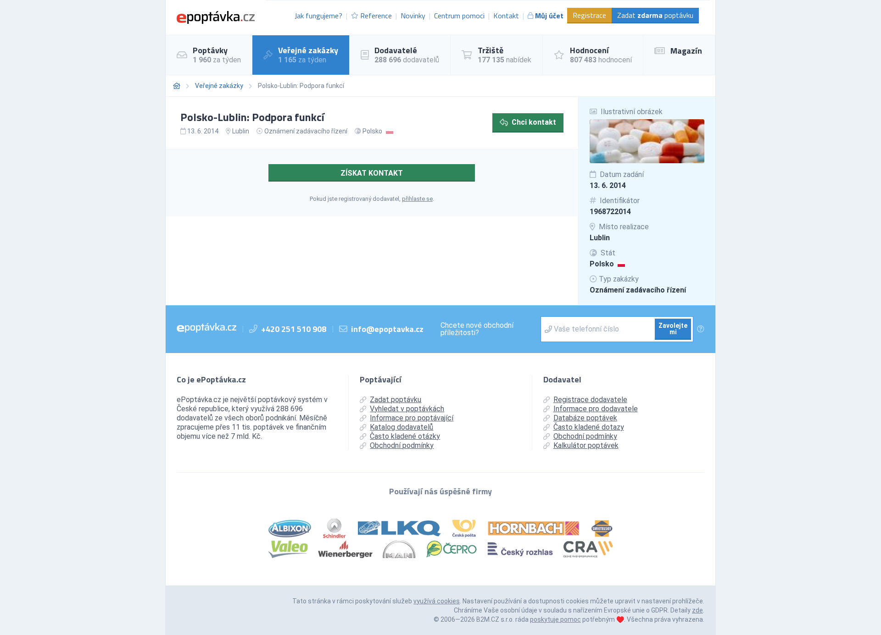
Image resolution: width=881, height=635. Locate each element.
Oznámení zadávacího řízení (638, 290)
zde (697, 610)
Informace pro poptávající (411, 418)
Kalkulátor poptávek (586, 445)
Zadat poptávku (655, 15)
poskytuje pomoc (555, 619)
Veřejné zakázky (219, 85)
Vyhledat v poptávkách (407, 408)
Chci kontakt (534, 122)
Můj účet (549, 15)
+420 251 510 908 (293, 329)
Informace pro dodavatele (595, 408)
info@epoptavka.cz (387, 329)
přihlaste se (417, 198)
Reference (376, 15)
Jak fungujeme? (318, 15)
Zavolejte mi (672, 329)
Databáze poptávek (585, 418)
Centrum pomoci (459, 15)
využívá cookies (436, 601)
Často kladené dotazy (588, 427)
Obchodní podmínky (402, 445)
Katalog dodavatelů (401, 427)
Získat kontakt (371, 173)
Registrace (589, 15)
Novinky (413, 15)
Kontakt (506, 15)
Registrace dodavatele (590, 399)
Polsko (602, 264)
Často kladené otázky (405, 436)
